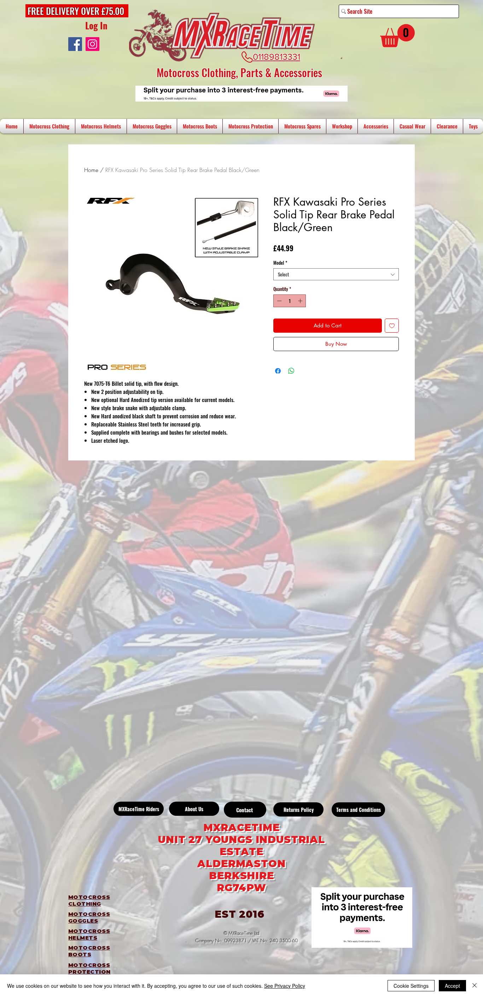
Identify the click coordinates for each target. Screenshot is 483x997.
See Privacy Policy (284, 985)
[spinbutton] (290, 301)
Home (91, 170)
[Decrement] (278, 301)
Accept (452, 985)
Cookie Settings (411, 985)
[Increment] (301, 301)
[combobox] (336, 274)
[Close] (474, 985)
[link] (397, 35)
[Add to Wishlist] (392, 326)
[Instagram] (92, 44)
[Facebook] (75, 44)
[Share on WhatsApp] (291, 371)
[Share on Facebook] (278, 371)
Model (280, 262)
